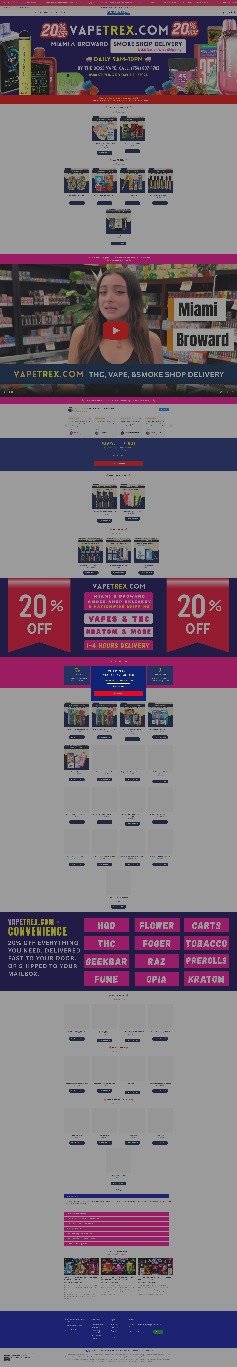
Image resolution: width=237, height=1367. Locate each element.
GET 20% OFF (118, 693)
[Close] (144, 668)
